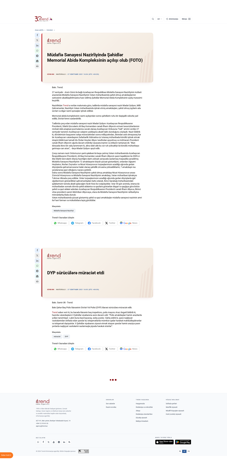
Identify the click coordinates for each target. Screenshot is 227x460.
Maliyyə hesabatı (142, 421)
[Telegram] (59, 442)
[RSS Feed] (69, 442)
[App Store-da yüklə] (164, 442)
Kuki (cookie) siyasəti (173, 414)
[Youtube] (54, 442)
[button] (37, 35)
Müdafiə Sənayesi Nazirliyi (64, 211)
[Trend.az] (43, 19)
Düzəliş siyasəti (141, 418)
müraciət (57, 336)
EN (180, 451)
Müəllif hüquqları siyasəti (175, 411)
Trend (65, 105)
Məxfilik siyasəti (171, 407)
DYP (66, 336)
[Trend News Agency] (42, 402)
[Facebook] (43, 442)
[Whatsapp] (38, 442)
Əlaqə (138, 411)
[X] (48, 442)
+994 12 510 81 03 (42, 423)
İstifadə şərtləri (171, 404)
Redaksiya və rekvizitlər (144, 407)
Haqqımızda (140, 404)
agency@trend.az (42, 426)
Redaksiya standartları (144, 414)
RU (189, 451)
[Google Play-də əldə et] (183, 442)
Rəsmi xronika (111, 407)
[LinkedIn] (64, 442)
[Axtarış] (153, 19)
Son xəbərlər (110, 404)
